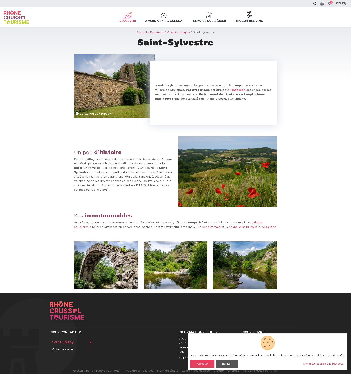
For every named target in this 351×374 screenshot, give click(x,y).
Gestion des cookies (196, 370)
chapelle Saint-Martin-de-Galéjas (252, 227)
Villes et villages (178, 32)
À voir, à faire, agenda (163, 21)
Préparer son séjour (209, 21)
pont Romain (211, 227)
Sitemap (233, 370)
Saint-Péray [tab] (63, 342)
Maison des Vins (249, 21)
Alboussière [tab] (62, 349)
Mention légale (167, 370)
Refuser (226, 364)
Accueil (141, 32)
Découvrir (127, 21)
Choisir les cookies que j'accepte (323, 364)
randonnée (237, 90)
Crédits (218, 370)
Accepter (202, 364)
